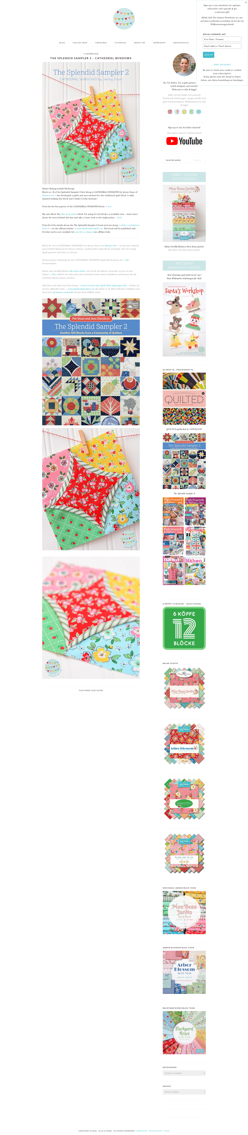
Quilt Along (97, 690)
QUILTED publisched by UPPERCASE (184, 429)
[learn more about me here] (184, 77)
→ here (118, 217)
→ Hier (53, 274)
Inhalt (217, 64)
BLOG (166, 1131)
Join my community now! (214, 34)
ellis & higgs (124, 18)
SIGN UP (208, 54)
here (110, 206)
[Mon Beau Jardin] (184, 712)
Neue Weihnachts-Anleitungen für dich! (184, 278)
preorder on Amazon (84, 232)
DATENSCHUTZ (156, 1131)
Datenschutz (225, 64)
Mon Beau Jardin (69, 214)
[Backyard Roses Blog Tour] (184, 996)
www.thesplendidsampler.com (90, 228)
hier (127, 260)
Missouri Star (48, 195)
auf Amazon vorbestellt (63, 292)
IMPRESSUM (141, 1131)
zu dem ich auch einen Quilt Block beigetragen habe (103, 285)
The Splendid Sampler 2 (184, 493)
